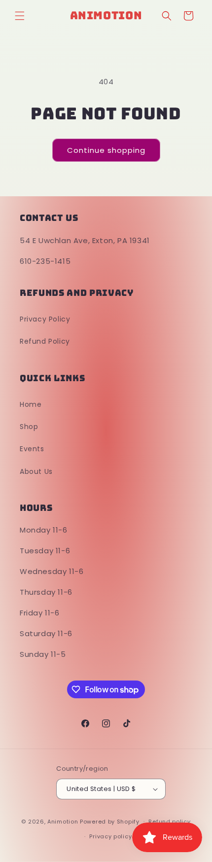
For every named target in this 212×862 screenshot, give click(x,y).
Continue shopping (106, 150)
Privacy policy (110, 836)
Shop (29, 426)
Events (32, 449)
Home (30, 404)
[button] (20, 16)
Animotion (62, 821)
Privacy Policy (45, 319)
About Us (36, 471)
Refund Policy (45, 341)
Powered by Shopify (110, 821)
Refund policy (169, 822)
